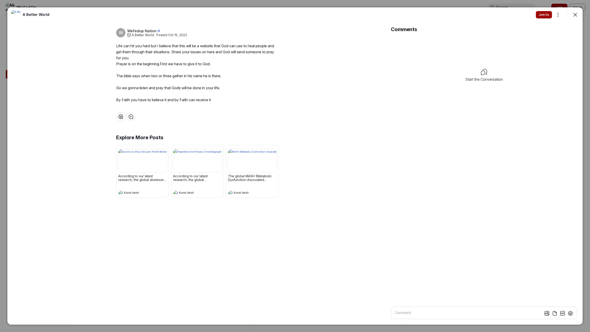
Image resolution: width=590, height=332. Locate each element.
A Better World (143, 35)
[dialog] (295, 166)
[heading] (138, 193)
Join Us (544, 14)
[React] (120, 116)
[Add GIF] (562, 313)
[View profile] (120, 192)
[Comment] (131, 116)
